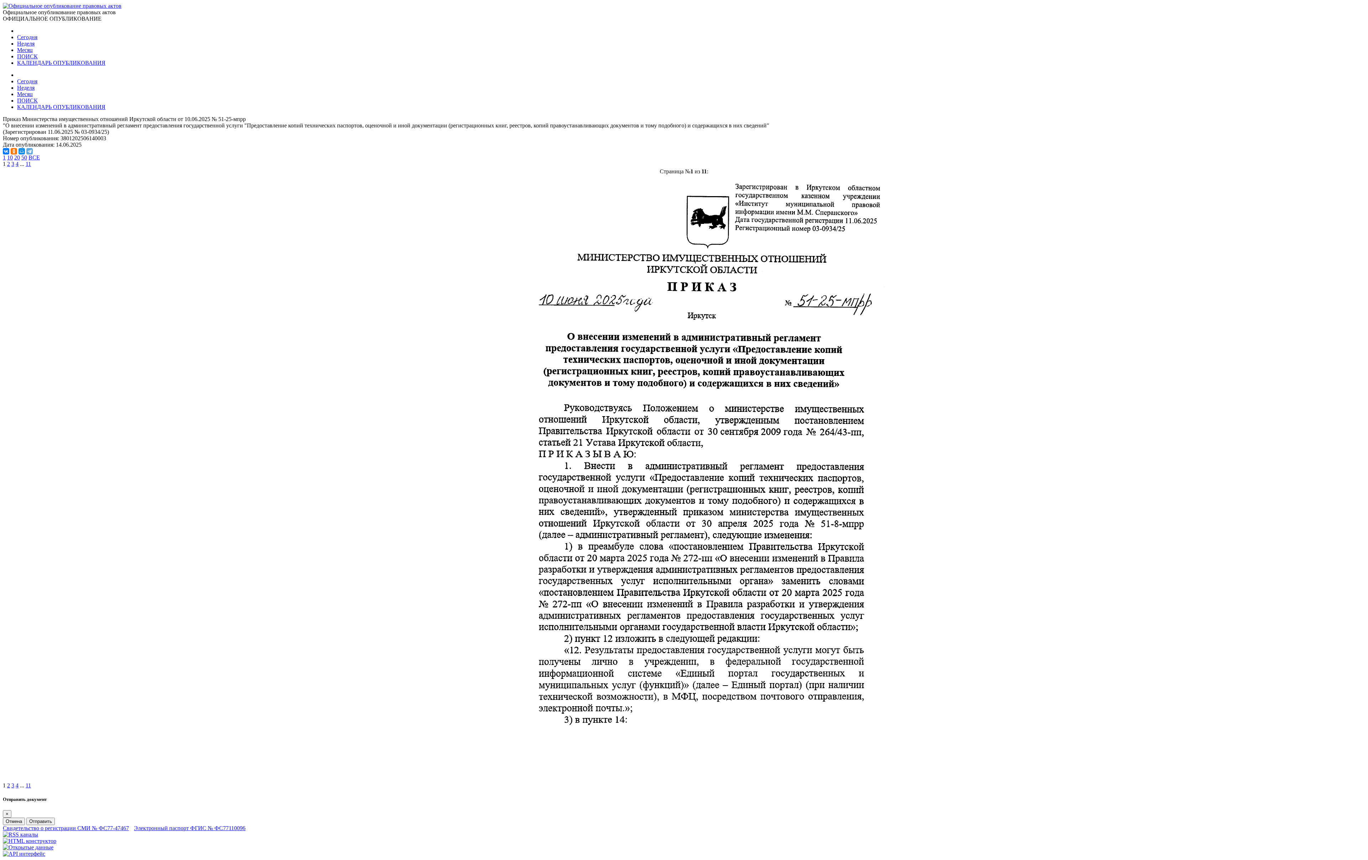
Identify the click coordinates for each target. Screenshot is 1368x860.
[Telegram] (29, 151)
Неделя (26, 44)
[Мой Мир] (22, 151)
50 (24, 157)
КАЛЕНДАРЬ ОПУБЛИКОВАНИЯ (61, 63)
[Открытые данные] (28, 847)
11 (28, 164)
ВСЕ (34, 157)
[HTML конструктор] (29, 841)
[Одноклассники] (14, 151)
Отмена (14, 821)
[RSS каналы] (20, 835)
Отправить (40, 821)
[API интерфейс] (24, 854)
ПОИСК (27, 56)
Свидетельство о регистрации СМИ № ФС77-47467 (66, 828)
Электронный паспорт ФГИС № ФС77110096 (189, 828)
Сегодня (27, 37)
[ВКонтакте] (6, 151)
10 (10, 157)
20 (17, 157)
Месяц (25, 50)
